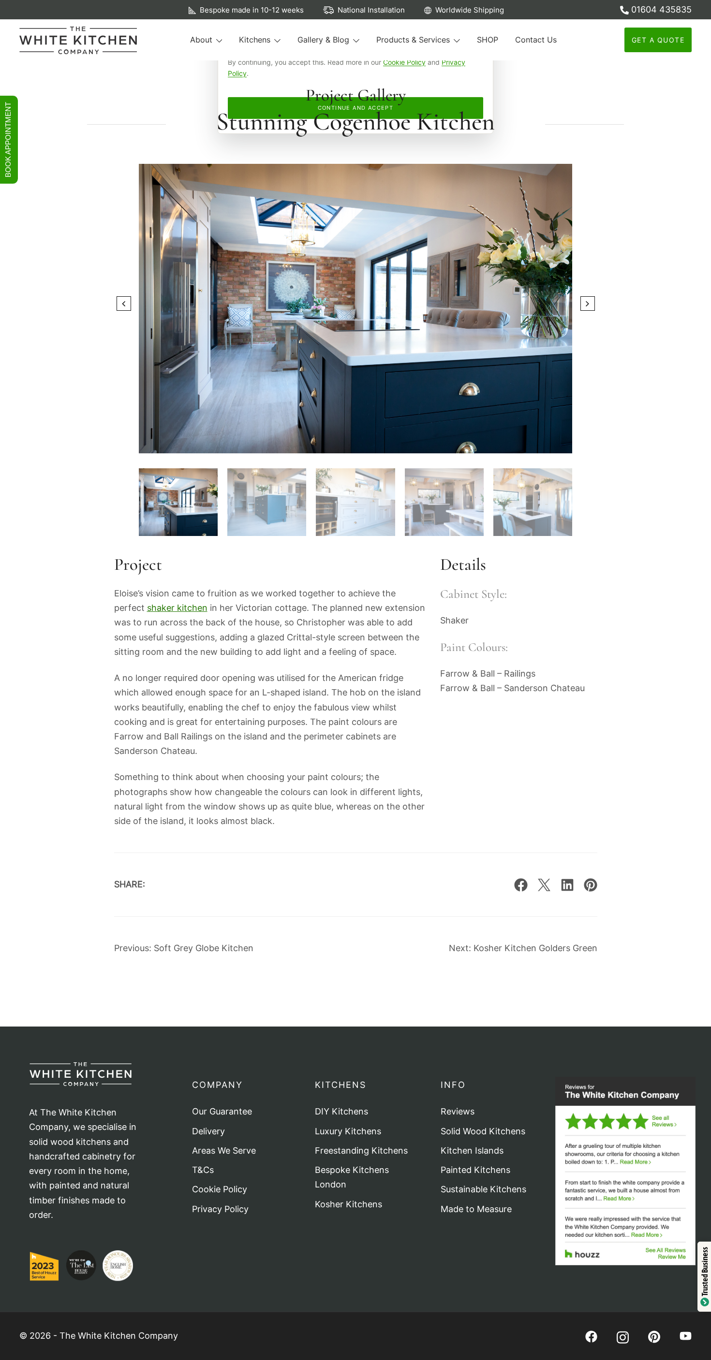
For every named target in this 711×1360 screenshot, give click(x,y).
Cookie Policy (404, 62)
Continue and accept (356, 107)
